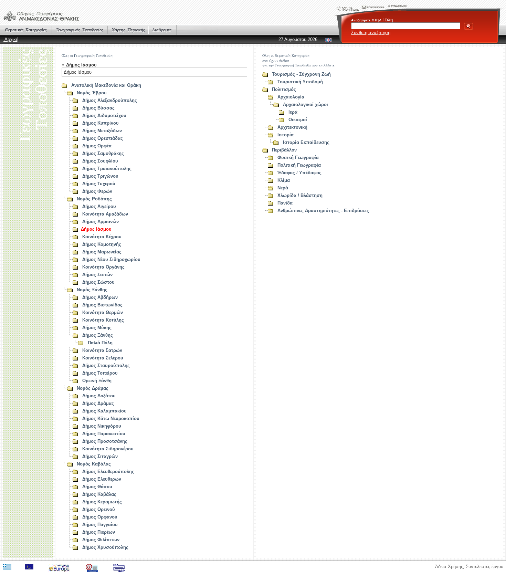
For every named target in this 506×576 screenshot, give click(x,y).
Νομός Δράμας (92, 388)
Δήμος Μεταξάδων (102, 130)
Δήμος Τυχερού (98, 183)
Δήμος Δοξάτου (99, 395)
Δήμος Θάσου (97, 486)
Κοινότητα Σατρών (102, 350)
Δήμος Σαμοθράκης (103, 153)
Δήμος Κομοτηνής (101, 244)
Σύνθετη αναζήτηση (370, 32)
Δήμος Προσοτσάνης (104, 441)
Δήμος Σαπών (97, 274)
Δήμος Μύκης (97, 327)
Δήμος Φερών (97, 191)
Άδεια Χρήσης (449, 566)
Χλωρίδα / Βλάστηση (300, 195)
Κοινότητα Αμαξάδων (105, 214)
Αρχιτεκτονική (292, 127)
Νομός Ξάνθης (92, 289)
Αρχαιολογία (290, 97)
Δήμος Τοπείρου (100, 373)
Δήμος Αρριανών (100, 221)
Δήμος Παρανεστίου (103, 433)
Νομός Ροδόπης (94, 198)
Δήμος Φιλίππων (100, 539)
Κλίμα (283, 180)
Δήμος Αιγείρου (99, 206)
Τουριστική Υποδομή (300, 81)
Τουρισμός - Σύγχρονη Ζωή (301, 74)
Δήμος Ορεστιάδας (102, 138)
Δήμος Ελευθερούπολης (108, 471)
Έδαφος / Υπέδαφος (299, 172)
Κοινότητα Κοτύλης (103, 320)
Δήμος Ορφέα (97, 145)
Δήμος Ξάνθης (97, 335)
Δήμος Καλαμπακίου (104, 410)
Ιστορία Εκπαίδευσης (306, 142)
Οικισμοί (297, 119)
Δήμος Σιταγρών (100, 456)
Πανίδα (285, 203)
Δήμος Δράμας (98, 403)
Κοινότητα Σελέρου (102, 357)
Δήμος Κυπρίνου (100, 123)
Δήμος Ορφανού (99, 517)
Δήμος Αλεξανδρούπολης (109, 100)
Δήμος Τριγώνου (100, 176)
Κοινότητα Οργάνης (103, 267)
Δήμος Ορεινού (98, 509)
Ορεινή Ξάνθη (97, 380)
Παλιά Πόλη (100, 342)
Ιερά (292, 112)
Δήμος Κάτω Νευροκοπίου (110, 418)
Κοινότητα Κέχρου (102, 236)
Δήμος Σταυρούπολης (106, 365)
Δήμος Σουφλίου (100, 161)
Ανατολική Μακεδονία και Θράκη (106, 85)
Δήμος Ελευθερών (101, 479)
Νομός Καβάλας (94, 464)
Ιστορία (285, 134)
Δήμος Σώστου (98, 282)
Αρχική (10, 39)
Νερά (282, 187)
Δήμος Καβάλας (99, 494)
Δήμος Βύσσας (98, 108)
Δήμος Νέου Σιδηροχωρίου (111, 259)
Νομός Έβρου (92, 92)
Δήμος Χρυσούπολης (105, 547)
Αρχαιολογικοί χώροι (305, 104)
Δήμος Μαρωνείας (102, 251)
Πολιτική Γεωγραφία (299, 165)
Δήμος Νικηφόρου (101, 426)
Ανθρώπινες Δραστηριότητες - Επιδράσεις (323, 210)
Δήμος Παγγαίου (100, 524)
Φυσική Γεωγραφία (298, 157)
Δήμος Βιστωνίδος (102, 304)
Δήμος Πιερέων (98, 532)
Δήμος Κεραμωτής (102, 501)
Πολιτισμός (284, 89)
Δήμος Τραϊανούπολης (106, 168)
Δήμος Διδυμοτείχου (104, 115)
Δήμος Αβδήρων (100, 297)
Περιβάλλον (284, 150)
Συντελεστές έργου (484, 566)
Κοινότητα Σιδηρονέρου (108, 448)
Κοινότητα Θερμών (102, 312)
